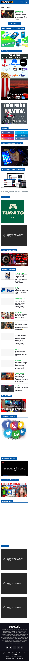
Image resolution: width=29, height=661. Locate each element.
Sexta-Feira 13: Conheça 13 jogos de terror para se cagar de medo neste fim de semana (21, 16)
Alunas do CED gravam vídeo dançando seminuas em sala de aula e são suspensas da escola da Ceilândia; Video (21, 278)
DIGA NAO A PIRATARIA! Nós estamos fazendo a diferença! (21, 389)
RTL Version (20, 658)
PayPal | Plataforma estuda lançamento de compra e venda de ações (21, 291)
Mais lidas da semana (8, 269)
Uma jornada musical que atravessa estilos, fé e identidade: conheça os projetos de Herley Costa (21, 365)
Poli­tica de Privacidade (17, 656)
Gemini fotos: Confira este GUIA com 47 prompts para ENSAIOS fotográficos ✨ (21, 327)
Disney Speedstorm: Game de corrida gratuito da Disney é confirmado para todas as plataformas (21, 378)
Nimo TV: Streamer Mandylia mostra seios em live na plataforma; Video (21, 353)
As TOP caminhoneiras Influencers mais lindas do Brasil (21, 315)
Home (7, 656)
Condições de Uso (10, 658)
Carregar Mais (14, 23)
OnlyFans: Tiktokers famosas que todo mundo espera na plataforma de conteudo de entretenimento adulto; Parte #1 (20, 340)
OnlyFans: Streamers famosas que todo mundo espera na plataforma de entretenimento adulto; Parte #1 (21, 304)
